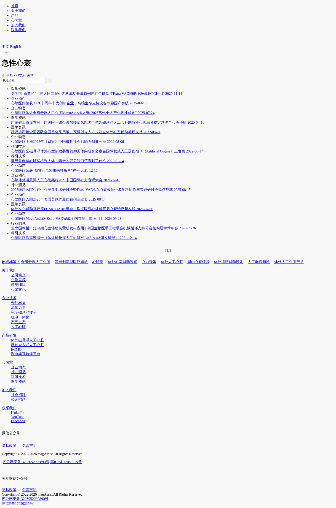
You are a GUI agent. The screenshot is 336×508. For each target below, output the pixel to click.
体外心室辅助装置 (122, 262)
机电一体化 (20, 317)
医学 (30, 75)
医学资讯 (18, 381)
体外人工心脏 (172, 262)
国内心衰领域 (198, 262)
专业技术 (9, 298)
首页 (14, 6)
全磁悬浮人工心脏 (35, 262)
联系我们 (18, 30)
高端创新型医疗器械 (71, 262)
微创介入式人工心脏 (27, 345)
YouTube (17, 417)
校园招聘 (18, 400)
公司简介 (18, 275)
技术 (22, 75)
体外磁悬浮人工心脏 (27, 340)
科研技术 (18, 377)
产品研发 (9, 335)
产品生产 (18, 322)
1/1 (169, 251)
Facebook (18, 421)
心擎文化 (18, 289)
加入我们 (18, 25)
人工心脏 (18, 327)
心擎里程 (18, 280)
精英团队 (18, 285)
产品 (14, 15)
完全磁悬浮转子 (24, 312)
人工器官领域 (259, 262)
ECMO (16, 349)
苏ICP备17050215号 (66, 462)
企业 (5, 75)
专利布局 (18, 303)
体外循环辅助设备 (228, 262)
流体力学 (18, 308)
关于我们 (18, 11)
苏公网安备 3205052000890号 (26, 462)
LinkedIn (17, 413)
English (15, 47)
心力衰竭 (149, 262)
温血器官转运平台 (25, 354)
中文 (5, 47)
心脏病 (97, 262)
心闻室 (16, 20)
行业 (13, 75)
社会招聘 (18, 395)
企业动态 (18, 367)
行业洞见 (18, 372)
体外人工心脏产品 (289, 262)
